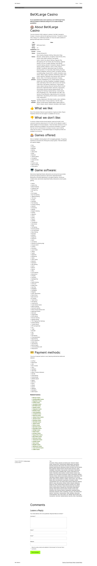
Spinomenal (51, 491)
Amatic (50, 464)
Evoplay (75, 472)
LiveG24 (76, 480)
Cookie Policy (79, 562)
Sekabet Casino (36, 407)
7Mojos (56, 462)
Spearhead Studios (76, 490)
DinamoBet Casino (37, 428)
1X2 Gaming (51, 462)
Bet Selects (17, 3)
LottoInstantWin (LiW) (54, 481)
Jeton (77, 478)
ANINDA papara (69, 464)
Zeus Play (71, 495)
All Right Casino (36, 430)
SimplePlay (51, 490)
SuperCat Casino (37, 415)
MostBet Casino (36, 444)
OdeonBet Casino (37, 422)
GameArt (80, 474)
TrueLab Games (62, 493)
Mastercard (74, 481)
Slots (56, 490)
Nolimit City (51, 484)
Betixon (77, 465)
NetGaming (77, 483)
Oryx (75, 484)
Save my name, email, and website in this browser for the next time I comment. (48, 548)
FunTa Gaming (74, 474)
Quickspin (51, 488)
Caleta (78, 468)
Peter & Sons (59, 485)
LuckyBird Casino (37, 413)
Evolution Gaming (69, 472)
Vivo (67, 494)
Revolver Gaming (64, 488)
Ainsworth (73, 462)
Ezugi (79, 472)
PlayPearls (77, 485)
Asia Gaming (76, 464)
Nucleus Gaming (61, 484)
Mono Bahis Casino (37, 436)
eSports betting (61, 472)
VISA (59, 494)
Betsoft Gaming (56, 467)
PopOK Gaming (56, 487)
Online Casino (27, 461)
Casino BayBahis (37, 412)
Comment (33, 516)
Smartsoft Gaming (61, 490)
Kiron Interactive (58, 480)
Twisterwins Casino (37, 439)
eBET (65, 471)
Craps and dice (64, 470)
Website (32, 541)
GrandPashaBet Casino (38, 399)
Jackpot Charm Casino (38, 417)
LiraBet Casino (36, 449)
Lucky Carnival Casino (38, 447)
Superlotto (57, 491)
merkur (54, 483)
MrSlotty (65, 483)
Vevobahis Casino (37, 404)
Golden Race (76, 475)
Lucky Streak (62, 481)
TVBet (68, 493)
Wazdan (70, 494)
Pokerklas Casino (37, 420)
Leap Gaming (66, 480)
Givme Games (64, 475)
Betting (67, 467)
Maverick (80, 481)
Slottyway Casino (37, 438)
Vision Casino (63, 494)
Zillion (74, 495)
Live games (71, 480)
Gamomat (51, 475)
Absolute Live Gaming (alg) (64, 462)
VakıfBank (72, 493)
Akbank (77, 462)
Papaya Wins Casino (37, 434)
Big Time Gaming (78, 467)
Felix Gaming (59, 474)
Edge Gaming (74, 471)
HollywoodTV (71, 477)
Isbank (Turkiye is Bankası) (58, 478)
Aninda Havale (63, 464)
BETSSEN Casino (37, 405)
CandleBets (51, 470)
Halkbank (62, 477)
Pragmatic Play (63, 487)
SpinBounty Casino (37, 446)
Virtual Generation (53, 494)
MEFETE (51, 483)
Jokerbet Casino (37, 418)
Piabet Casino (36, 431)
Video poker (77, 493)
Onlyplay (72, 484)
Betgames (73, 465)
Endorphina (55, 472)
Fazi (55, 474)
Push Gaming (70, 487)
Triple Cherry (56, 493)
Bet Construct (68, 465)
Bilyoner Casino (36, 397)
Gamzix (55, 475)
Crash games (71, 470)
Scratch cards (75, 488)
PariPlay (51, 485)
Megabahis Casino (37, 401)
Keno (54, 480)
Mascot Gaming (68, 481)
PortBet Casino (36, 402)
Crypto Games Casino (54, 471)
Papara (78, 484)
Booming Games (68, 468)
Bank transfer (61, 465)
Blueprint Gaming (60, 468)
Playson (51, 487)
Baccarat (56, 465)
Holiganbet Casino (37, 409)
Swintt (61, 491)
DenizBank (61, 471)
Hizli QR (66, 477)
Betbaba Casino (36, 410)
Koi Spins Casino (37, 433)
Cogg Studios (58, 470)
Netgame (72, 483)
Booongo (74, 468)
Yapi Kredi (58, 495)
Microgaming (59, 483)
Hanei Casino (36, 443)
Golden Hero (70, 475)
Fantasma (51, 474)
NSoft (56, 484)
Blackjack (54, 468)
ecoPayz (69, 471)
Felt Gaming (64, 474)
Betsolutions (63, 467)
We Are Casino (76, 494)
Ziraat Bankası (79, 495)
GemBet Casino (36, 441)
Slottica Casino (36, 425)
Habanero (57, 477)
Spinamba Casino (37, 426)
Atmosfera (51, 465)
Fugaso (69, 474)
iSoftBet (66, 478)
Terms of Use (65, 562)
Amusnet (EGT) (56, 464)
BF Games (72, 467)
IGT (75, 477)
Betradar (51, 467)
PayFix (54, 485)
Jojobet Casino (36, 423)
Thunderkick (65, 491)
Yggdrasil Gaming (64, 495)
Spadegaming (68, 490)
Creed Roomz (77, 470)
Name (32, 530)
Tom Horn (71, 491)
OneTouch (67, 484)
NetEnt (68, 483)
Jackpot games (71, 478)
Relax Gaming (57, 488)
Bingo (50, 468)
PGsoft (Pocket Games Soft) (69, 485)
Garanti (59, 475)
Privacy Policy (72, 562)
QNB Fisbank (76, 487)
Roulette (70, 488)
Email (32, 535)
